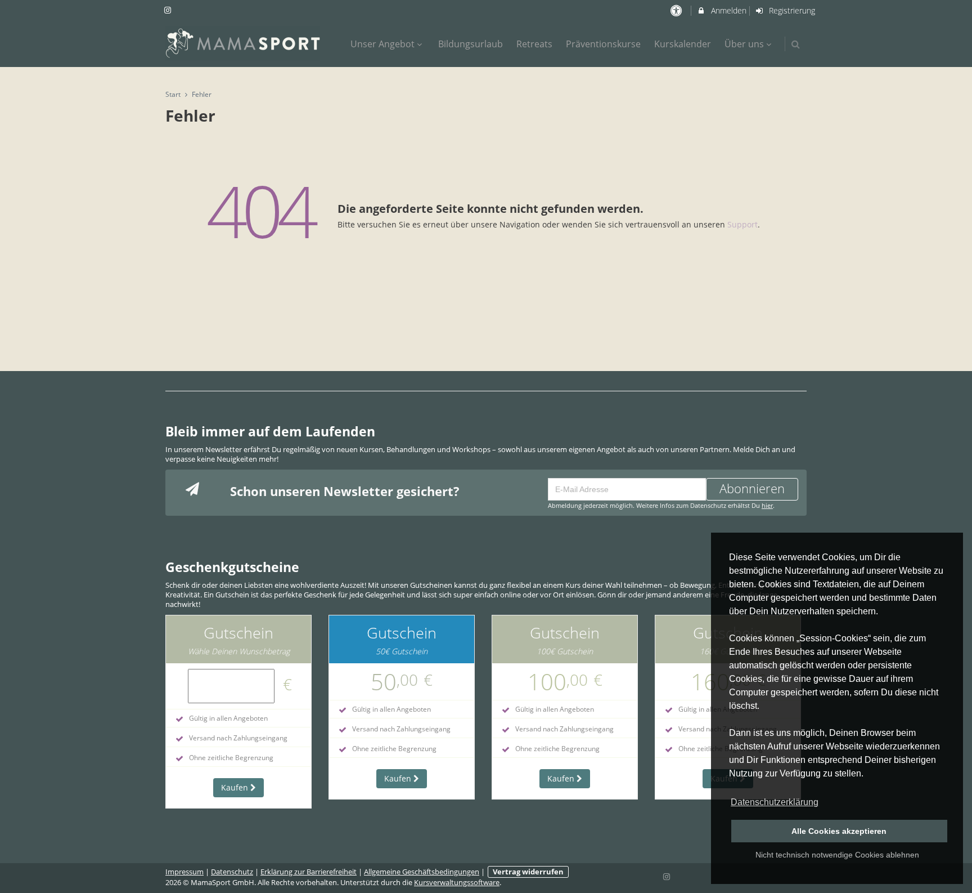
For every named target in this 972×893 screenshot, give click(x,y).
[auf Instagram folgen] (169, 10)
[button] (795, 44)
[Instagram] (667, 875)
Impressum (184, 872)
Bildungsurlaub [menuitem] (470, 44)
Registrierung (791, 10)
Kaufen (235, 787)
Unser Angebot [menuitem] (382, 44)
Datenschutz (232, 872)
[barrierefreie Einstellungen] (677, 10)
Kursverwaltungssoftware (457, 882)
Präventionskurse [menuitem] (603, 44)
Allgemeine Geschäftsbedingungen (421, 872)
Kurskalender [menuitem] (682, 44)
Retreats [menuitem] (534, 44)
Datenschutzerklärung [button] (774, 802)
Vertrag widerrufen (528, 872)
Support (742, 224)
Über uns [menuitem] (744, 44)
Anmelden (727, 10)
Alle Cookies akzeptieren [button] (838, 831)
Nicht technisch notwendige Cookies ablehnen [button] (837, 854)
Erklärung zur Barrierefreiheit (308, 872)
